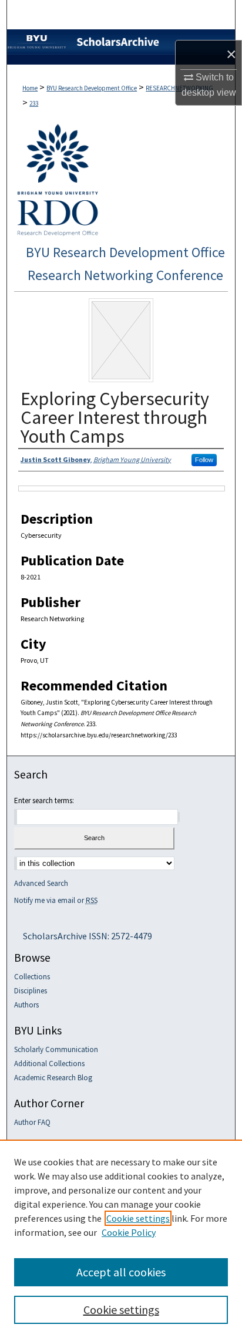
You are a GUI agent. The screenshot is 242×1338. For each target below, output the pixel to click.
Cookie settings (138, 1218)
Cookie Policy (129, 1232)
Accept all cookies (121, 1272)
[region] (121, 1239)
